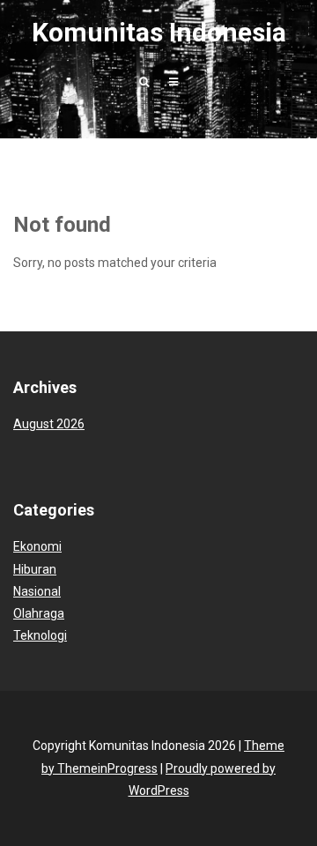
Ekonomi (37, 546)
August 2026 (49, 424)
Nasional (37, 591)
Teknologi (40, 635)
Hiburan (34, 569)
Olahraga (38, 613)
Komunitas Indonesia (159, 32)
